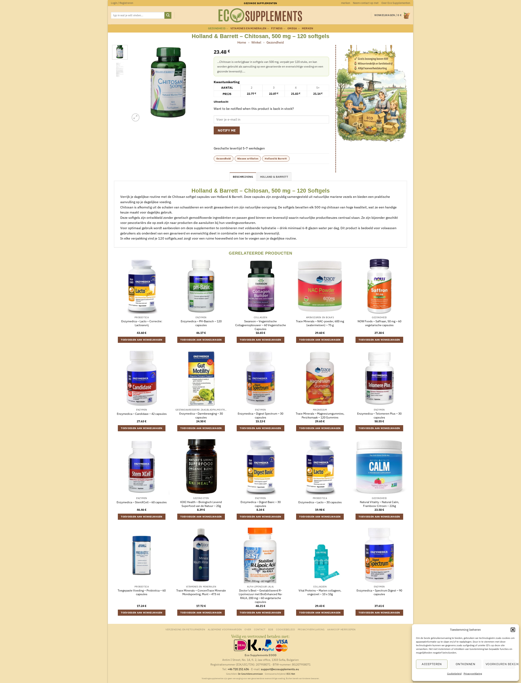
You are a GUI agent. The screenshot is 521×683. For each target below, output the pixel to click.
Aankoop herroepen (341, 629)
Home (241, 42)
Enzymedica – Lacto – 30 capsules (320, 502)
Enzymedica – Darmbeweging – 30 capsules (201, 415)
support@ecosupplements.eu (280, 669)
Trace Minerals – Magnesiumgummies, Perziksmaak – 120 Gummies (320, 415)
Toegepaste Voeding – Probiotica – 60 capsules (142, 592)
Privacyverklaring (473, 673)
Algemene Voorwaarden (225, 629)
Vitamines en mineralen (248, 28)
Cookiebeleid (454, 673)
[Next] (201, 84)
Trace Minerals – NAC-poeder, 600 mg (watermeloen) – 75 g (320, 323)
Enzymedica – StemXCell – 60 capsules (142, 502)
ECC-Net (291, 673)
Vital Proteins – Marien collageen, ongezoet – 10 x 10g (320, 592)
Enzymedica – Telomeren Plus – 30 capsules (379, 415)
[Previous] (137, 84)
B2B (270, 629)
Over (247, 629)
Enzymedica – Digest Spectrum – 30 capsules (260, 415)
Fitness (277, 28)
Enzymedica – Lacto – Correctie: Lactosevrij (141, 323)
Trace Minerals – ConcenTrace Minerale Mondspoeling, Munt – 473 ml (201, 592)
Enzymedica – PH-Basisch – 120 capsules (201, 323)
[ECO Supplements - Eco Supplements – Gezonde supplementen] (260, 15)
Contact (259, 629)
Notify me (227, 130)
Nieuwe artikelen (247, 158)
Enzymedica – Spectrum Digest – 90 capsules (379, 592)
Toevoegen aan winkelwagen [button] (141, 339)
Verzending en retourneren (185, 629)
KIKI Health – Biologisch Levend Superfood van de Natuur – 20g (201, 504)
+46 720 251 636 (238, 669)
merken (345, 3)
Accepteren (432, 664)
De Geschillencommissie (250, 673)
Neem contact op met (366, 3)
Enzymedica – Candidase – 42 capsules (142, 414)
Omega (292, 28)
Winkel (256, 42)
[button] (513, 630)
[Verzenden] (167, 15)
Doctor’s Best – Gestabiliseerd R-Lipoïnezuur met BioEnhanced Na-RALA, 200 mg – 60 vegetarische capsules (260, 596)
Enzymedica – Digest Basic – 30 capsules (261, 504)
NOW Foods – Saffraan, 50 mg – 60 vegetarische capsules (379, 323)
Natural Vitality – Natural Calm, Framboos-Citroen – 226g (379, 504)
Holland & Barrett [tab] (274, 177)
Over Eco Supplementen (395, 3)
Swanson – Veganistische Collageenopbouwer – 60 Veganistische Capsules (260, 325)
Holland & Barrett (276, 158)
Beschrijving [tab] (243, 177)
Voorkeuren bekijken (500, 664)
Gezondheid (217, 28)
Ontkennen (465, 664)
